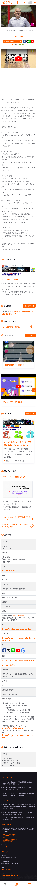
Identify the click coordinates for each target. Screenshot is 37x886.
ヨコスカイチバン (6, 825)
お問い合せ (4, 852)
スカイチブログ (6, 800)
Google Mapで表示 (18, 615)
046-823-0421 (6, 869)
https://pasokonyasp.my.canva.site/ (16, 629)
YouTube (5, 847)
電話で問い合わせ (11, 41)
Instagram (6, 846)
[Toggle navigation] (35, 2)
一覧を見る (30, 335)
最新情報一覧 (29, 306)
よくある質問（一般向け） (9, 836)
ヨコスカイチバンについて (9, 834)
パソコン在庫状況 (8, 665)
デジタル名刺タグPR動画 (12, 402)
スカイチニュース (6, 778)
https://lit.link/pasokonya (12, 728)
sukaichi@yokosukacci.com (9, 875)
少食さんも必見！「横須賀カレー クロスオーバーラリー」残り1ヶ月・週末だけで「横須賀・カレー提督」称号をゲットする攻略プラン (19, 806)
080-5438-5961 (8, 571)
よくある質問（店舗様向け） (10, 839)
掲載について (6, 837)
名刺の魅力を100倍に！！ (15, 365)
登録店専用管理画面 (8, 841)
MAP (20, 41)
